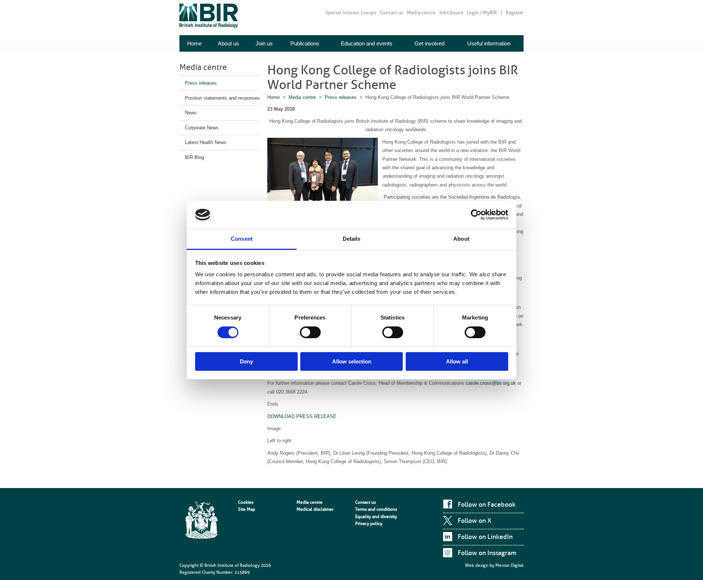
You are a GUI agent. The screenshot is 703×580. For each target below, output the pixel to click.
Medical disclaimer (315, 509)
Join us (264, 43)
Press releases (201, 83)
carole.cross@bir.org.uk (491, 383)
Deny (246, 361)
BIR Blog (194, 157)
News (191, 112)
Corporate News (202, 127)
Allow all (457, 361)
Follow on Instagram (487, 553)
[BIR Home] (208, 15)
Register (515, 12)
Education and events (367, 43)
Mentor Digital (509, 565)
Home (194, 43)
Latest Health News (205, 142)
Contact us (391, 12)
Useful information (488, 43)
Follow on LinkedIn (485, 537)
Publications (304, 43)
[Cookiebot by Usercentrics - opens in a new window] (476, 214)
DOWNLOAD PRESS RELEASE (301, 416)
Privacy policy (368, 523)
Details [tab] (352, 239)
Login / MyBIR (482, 12)
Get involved (429, 43)
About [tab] (461, 239)
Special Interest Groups (351, 12)
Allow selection (351, 361)
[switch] (310, 332)
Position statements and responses (222, 98)
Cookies (245, 502)
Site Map (246, 509)
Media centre (421, 12)
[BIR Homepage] (201, 520)
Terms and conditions (376, 509)
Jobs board (451, 12)
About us (228, 43)
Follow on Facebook (487, 504)
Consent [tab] (242, 239)
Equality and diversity (376, 516)
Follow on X (474, 521)
